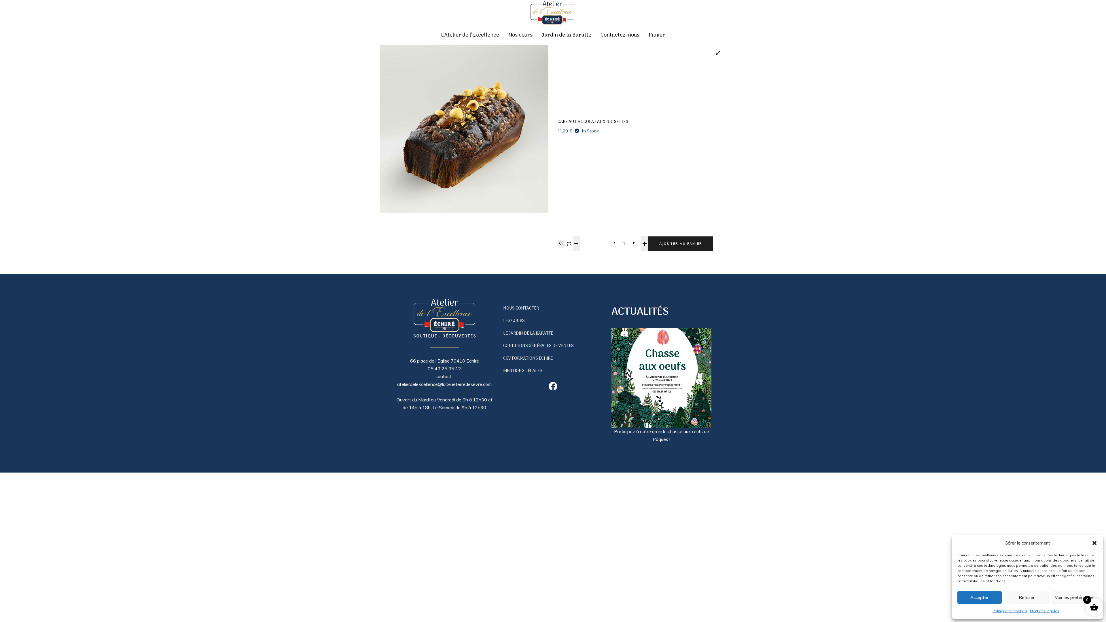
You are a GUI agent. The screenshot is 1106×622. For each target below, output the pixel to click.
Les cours (514, 320)
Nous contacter (521, 308)
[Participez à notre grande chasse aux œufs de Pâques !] (661, 378)
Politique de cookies (1010, 611)
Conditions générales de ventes (538, 345)
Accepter (979, 597)
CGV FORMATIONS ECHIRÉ (528, 358)
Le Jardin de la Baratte (528, 333)
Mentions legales (1044, 611)
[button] (1094, 543)
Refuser (1027, 597)
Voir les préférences (1074, 597)
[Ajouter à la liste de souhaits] (561, 244)
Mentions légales (522, 370)
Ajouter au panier (680, 244)
